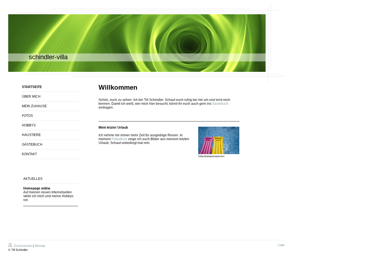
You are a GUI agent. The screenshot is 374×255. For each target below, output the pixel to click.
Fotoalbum (119, 139)
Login (281, 244)
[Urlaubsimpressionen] (218, 140)
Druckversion (23, 245)
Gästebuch (220, 104)
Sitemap (39, 245)
